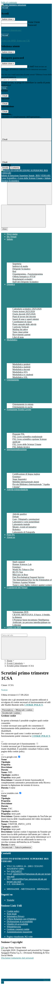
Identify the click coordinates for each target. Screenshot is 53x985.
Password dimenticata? (11, 30)
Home (9, 660)
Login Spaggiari (22, 77)
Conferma (15, 168)
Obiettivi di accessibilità (17, 924)
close (4, 229)
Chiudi (4, 96)
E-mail (31, 66)
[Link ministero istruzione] (13, 5)
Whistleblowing (14, 926)
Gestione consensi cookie (18, 929)
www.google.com (9, 757)
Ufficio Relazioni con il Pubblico (21, 919)
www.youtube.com (10, 793)
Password (32, 25)
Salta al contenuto (9, 2)
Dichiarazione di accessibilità (20, 921)
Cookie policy (13, 911)
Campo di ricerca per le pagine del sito (18, 632)
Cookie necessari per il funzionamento (18, 744)
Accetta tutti (11, 713)
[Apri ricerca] (29, 193)
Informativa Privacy (15, 916)
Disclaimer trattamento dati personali (17, 958)
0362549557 (16, 871)
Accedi (5, 8)
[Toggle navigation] (23, 216)
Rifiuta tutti (24, 710)
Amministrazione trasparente (19, 932)
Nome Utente (34, 22)
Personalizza (7, 710)
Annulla (5, 168)
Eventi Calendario (15, 663)
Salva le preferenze (23, 847)
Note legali (12, 914)
